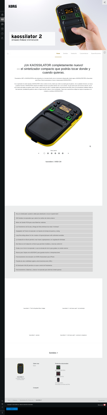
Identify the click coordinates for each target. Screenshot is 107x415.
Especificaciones (96, 53)
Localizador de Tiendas (2, 39)
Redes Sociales (2, 407)
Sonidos (65, 53)
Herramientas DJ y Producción (26, 400)
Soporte (2, 33)
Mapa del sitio (101, 400)
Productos (2, 19)
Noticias (2, 400)
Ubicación (2, 404)
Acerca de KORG (2, 412)
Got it (12, 409)
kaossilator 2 (39, 400)
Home (58, 53)
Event (34, 365)
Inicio (2, 14)
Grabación (74, 53)
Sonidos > (53, 353)
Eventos (2, 29)
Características (2, 24)
